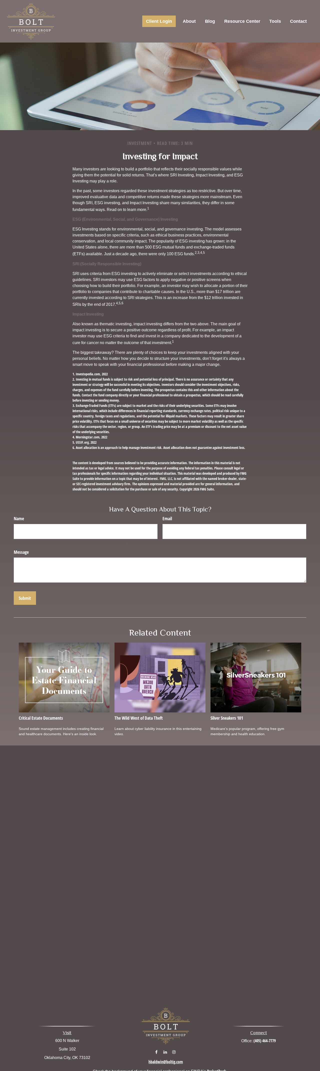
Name (19, 518)
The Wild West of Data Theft (138, 718)
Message (21, 552)
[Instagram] (173, 1051)
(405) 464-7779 (265, 1040)
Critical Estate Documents (41, 718)
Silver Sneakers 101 (226, 718)
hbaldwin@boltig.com (165, 1061)
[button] (159, 21)
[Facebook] (156, 1051)
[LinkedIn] (165, 1051)
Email (167, 518)
